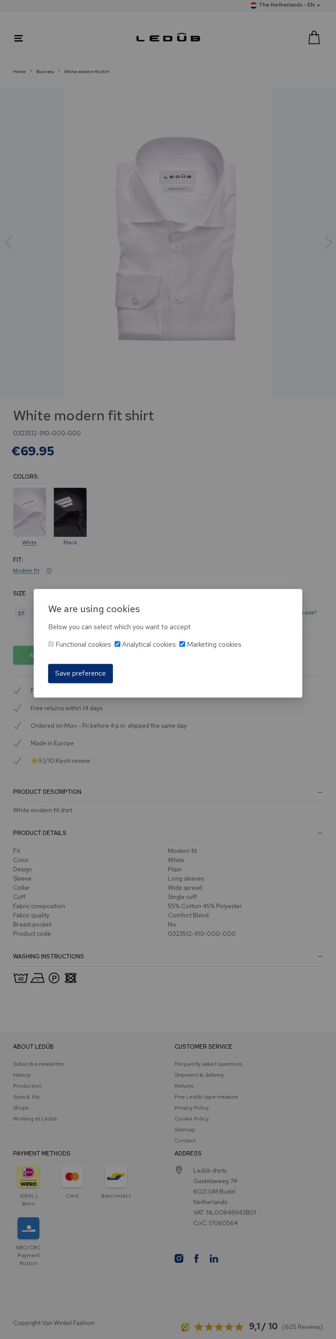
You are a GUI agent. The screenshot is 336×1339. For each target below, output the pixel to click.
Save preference (80, 673)
